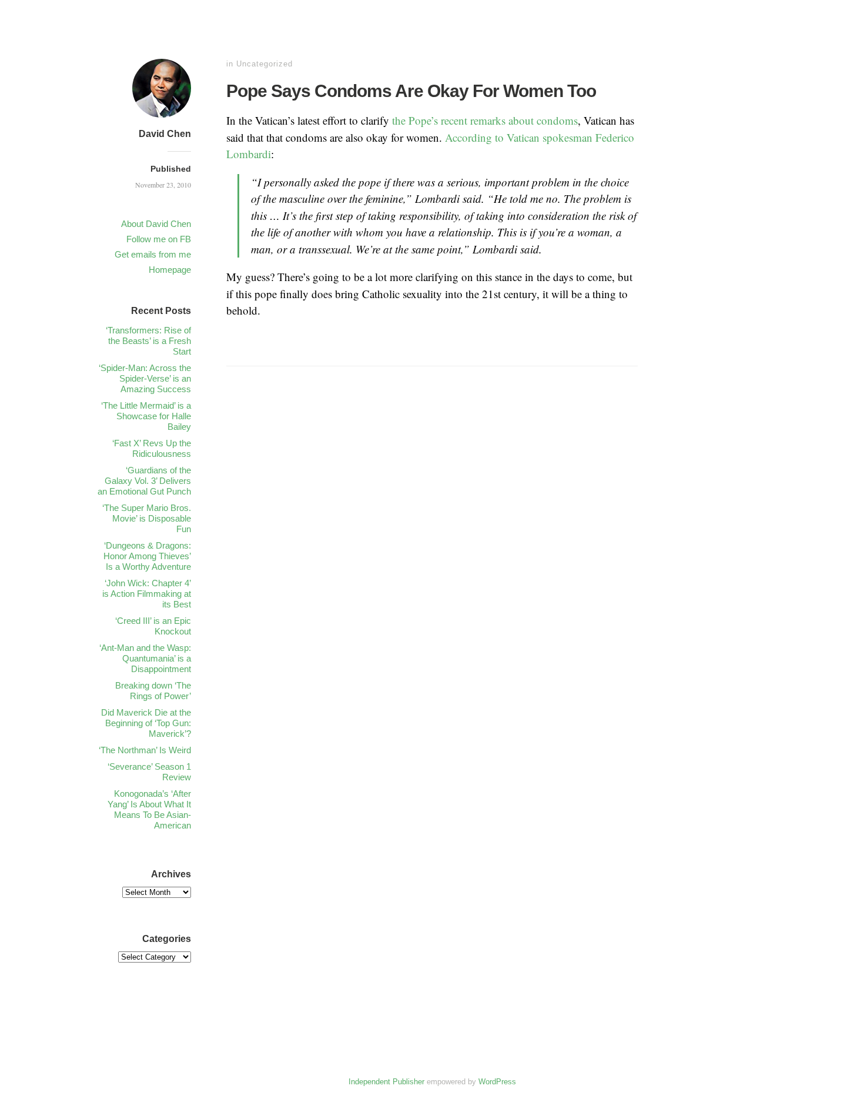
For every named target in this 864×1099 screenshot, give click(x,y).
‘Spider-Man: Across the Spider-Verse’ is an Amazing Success (145, 378)
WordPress (497, 1081)
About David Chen (156, 224)
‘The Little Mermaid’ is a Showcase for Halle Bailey (146, 416)
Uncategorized (264, 63)
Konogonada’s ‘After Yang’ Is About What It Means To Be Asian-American (149, 809)
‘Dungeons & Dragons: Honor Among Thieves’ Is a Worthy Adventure (147, 556)
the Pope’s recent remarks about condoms (485, 120)
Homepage (170, 270)
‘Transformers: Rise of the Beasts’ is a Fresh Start (148, 340)
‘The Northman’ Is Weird (145, 750)
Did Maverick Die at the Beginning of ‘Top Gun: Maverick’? (146, 723)
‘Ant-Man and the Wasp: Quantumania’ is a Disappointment (145, 658)
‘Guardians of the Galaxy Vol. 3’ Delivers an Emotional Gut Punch (144, 480)
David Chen (165, 134)
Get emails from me (153, 254)
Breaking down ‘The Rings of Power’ (153, 690)
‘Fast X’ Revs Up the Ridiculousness (151, 448)
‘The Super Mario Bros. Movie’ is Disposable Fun (146, 518)
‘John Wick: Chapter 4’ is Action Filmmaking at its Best (146, 593)
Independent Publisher (386, 1081)
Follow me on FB (158, 239)
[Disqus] (432, 560)
